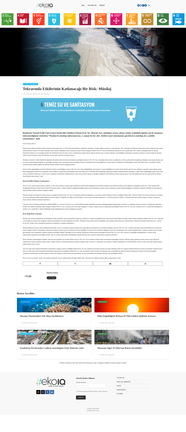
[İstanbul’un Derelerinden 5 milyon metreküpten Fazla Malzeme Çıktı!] (54, 337)
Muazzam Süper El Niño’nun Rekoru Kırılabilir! (119, 348)
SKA (83, 5)
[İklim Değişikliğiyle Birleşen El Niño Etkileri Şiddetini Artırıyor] (131, 305)
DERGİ (102, 5)
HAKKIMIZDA (121, 390)
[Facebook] (47, 392)
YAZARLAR (92, 5)
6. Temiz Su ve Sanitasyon (30, 84)
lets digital (97, 410)
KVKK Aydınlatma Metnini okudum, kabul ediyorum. (92, 391)
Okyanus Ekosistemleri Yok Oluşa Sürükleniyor (42, 316)
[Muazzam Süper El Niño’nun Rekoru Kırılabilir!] (131, 337)
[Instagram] (38, 392)
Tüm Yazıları (51, 277)
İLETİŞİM (120, 393)
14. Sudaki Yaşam (25, 301)
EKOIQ (25, 323)
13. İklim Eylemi (102, 301)
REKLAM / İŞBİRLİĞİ (123, 382)
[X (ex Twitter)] (43, 392)
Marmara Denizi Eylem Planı (112, 204)
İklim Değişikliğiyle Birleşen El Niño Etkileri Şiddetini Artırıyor (126, 316)
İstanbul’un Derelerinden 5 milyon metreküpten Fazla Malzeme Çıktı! (52, 348)
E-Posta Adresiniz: (81, 382)
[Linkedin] (52, 392)
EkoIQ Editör (28, 94)
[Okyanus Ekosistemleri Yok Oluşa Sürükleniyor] (54, 305)
